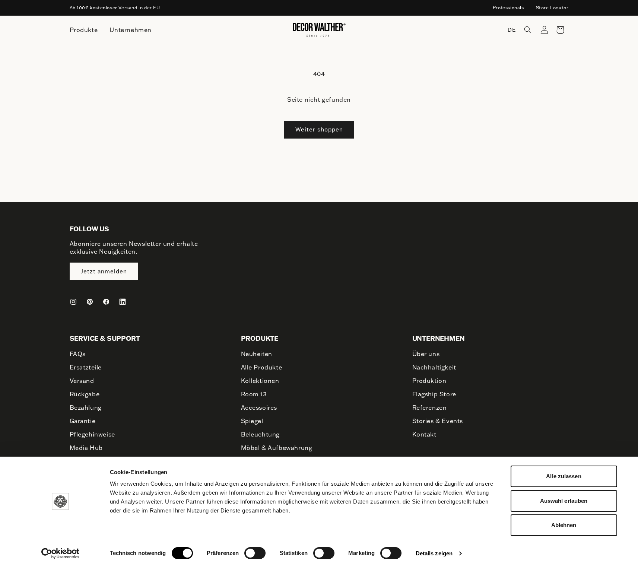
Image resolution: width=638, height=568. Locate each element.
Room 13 (254, 394)
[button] (528, 30)
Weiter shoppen (319, 129)
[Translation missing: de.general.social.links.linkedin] (122, 301)
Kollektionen (260, 380)
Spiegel (252, 421)
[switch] (255, 553)
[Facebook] (106, 301)
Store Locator (552, 7)
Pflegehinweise (92, 434)
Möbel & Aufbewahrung (276, 447)
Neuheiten (256, 354)
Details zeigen (434, 553)
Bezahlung (86, 407)
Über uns (426, 354)
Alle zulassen (563, 476)
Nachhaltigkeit (434, 367)
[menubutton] (84, 30)
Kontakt (424, 434)
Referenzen (429, 407)
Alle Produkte (261, 367)
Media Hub (86, 447)
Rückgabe (85, 394)
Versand (82, 380)
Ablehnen (564, 525)
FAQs (78, 354)
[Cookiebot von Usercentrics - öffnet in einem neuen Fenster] (60, 553)
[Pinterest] (89, 301)
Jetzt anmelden (104, 271)
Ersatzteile (86, 367)
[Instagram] (73, 301)
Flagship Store (434, 394)
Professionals (508, 7)
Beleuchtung (260, 434)
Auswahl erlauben (564, 501)
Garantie (83, 421)
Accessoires (259, 407)
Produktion (429, 380)
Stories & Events (437, 421)
